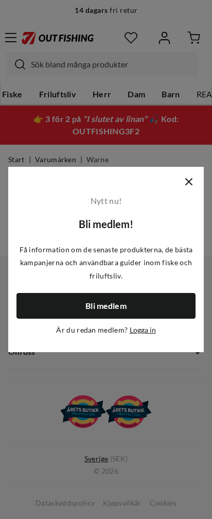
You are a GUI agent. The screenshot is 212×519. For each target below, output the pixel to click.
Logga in (143, 330)
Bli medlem (106, 305)
